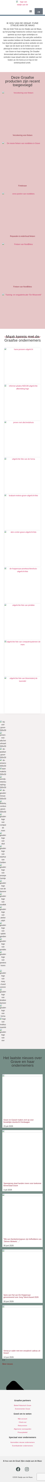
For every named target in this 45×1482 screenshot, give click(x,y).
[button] (30, 11)
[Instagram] (26, 1469)
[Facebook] (18, 1469)
